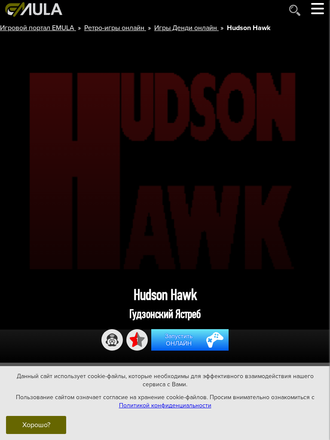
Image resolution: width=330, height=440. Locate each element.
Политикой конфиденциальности (165, 405)
